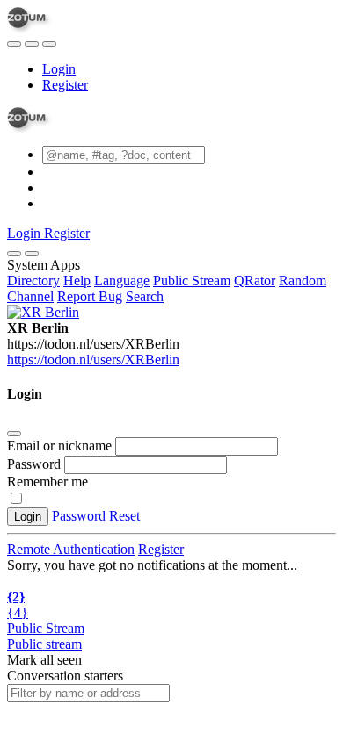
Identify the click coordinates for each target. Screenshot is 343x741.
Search (145, 296)
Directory (33, 280)
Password (34, 464)
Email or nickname (61, 445)
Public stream (44, 644)
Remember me (47, 481)
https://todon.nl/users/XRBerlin (93, 359)
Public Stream (191, 280)
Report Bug (89, 296)
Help (77, 280)
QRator (254, 280)
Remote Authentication (71, 549)
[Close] (32, 253)
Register (65, 84)
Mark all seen (44, 659)
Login (59, 68)
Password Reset (96, 515)
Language (122, 280)
